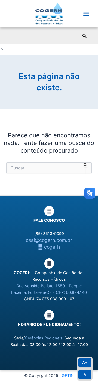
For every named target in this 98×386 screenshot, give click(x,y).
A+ (84, 362)
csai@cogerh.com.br (49, 240)
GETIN (68, 375)
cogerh (51, 247)
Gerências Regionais (43, 338)
